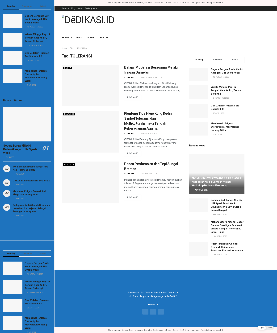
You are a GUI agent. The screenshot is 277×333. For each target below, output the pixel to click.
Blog (73, 8)
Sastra (104, 37)
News (79, 37)
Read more (132, 97)
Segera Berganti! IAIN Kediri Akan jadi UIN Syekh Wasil (37, 19)
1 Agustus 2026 (219, 236)
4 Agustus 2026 (200, 190)
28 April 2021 (146, 174)
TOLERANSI (82, 48)
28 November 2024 (148, 133)
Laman (80, 8)
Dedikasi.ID (132, 77)
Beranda (65, 8)
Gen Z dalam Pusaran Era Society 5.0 (31, 180)
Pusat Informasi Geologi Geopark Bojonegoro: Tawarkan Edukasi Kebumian (227, 247)
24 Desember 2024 (148, 77)
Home (64, 48)
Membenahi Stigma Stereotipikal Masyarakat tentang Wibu (225, 127)
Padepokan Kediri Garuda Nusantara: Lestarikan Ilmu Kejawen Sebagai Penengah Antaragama (31, 208)
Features (69, 114)
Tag (72, 48)
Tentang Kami (91, 8)
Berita (67, 68)
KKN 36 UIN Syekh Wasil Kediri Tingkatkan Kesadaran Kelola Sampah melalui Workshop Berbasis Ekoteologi (216, 181)
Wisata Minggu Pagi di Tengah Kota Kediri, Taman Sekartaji (37, 38)
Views (90, 37)
